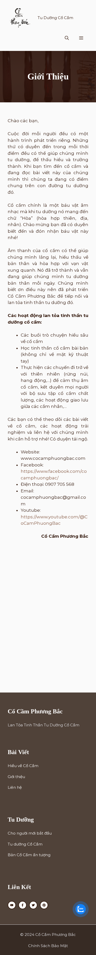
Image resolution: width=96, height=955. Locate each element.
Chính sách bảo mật (48, 945)
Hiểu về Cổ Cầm (23, 765)
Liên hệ (15, 787)
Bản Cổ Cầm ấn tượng (29, 854)
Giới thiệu (16, 776)
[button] (67, 38)
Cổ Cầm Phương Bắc (55, 934)
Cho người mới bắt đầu (30, 833)
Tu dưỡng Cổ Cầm (25, 844)
